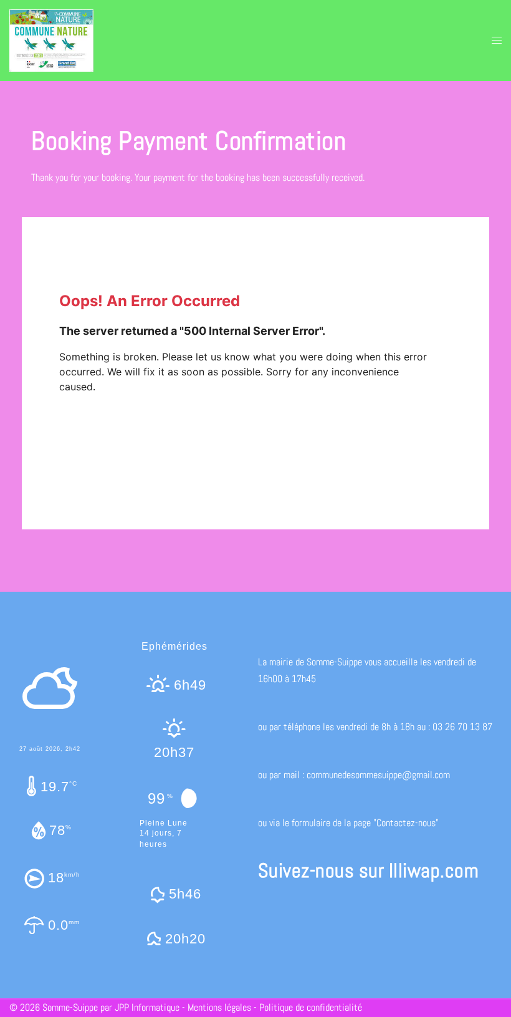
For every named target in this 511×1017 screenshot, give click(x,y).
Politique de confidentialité (310, 1007)
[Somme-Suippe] (51, 39)
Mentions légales (219, 1007)
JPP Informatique (147, 1007)
